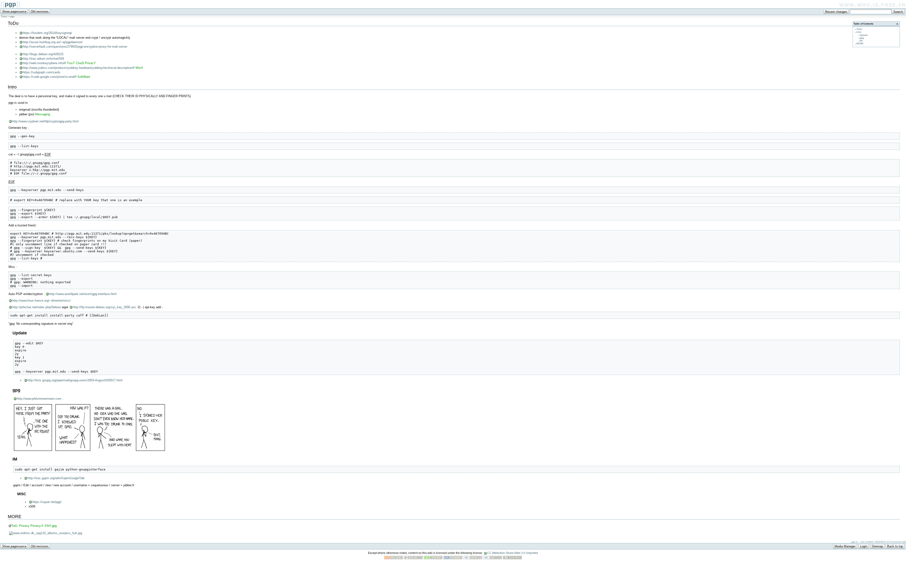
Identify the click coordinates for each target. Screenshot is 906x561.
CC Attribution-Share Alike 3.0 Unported (512, 553)
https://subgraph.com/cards (41, 72)
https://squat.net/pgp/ (47, 502)
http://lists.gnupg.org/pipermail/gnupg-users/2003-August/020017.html (75, 380)
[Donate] (433, 558)
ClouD (80, 63)
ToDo (859, 29)
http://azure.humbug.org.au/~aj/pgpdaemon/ (53, 42)
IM (861, 40)
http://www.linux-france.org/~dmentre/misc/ (41, 300)
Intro (858, 32)
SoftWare (83, 77)
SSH (47, 526)
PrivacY (90, 63)
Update (864, 35)
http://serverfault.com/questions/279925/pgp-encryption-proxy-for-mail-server (75, 46)
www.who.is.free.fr (872, 4)
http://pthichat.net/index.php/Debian (36, 307)
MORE (860, 43)
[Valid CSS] (492, 558)
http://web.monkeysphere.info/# (44, 63)
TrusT (71, 63)
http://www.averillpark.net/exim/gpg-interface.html (83, 294)
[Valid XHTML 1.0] (472, 558)
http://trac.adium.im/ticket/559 (43, 58)
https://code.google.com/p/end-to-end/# (49, 77)
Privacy (24, 526)
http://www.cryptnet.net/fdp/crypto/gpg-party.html (45, 121)
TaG (14, 526)
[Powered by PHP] (453, 558)
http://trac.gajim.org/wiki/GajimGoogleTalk (56, 478)
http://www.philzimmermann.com (39, 398)
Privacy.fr (36, 526)
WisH (139, 68)
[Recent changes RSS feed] (393, 558)
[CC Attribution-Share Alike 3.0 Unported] (413, 558)
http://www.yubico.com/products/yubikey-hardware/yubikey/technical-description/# (78, 68)
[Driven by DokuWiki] (512, 558)
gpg (862, 38)
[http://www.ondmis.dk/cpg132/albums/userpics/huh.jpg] (45, 533)
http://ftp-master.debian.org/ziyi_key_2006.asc (104, 307)
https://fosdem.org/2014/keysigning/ (47, 33)
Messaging (42, 114)
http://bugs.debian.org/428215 (43, 54)
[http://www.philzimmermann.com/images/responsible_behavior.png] (89, 450)
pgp (10, 4)
